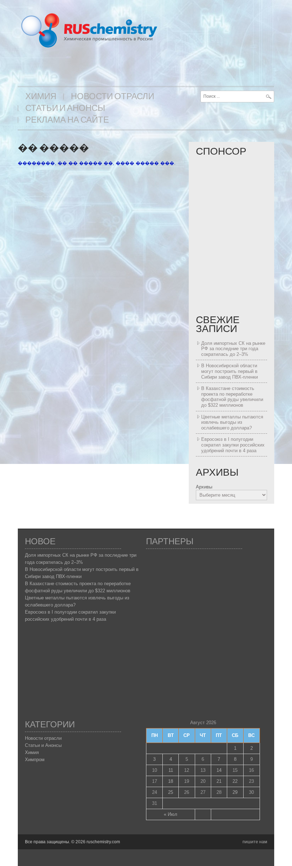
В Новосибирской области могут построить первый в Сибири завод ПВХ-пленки (229, 371)
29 (235, 792)
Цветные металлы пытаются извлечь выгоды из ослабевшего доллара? (232, 422)
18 (170, 781)
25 (170, 792)
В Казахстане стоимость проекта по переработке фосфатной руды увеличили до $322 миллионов (232, 397)
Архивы (204, 487)
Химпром (35, 759)
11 (170, 770)
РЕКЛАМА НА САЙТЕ (67, 120)
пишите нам (255, 841)
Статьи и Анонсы (65, 108)
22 (235, 781)
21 (219, 781)
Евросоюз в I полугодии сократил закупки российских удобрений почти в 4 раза (233, 445)
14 (219, 770)
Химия (40, 96)
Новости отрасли (112, 96)
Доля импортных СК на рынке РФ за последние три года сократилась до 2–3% (233, 349)
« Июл (170, 814)
